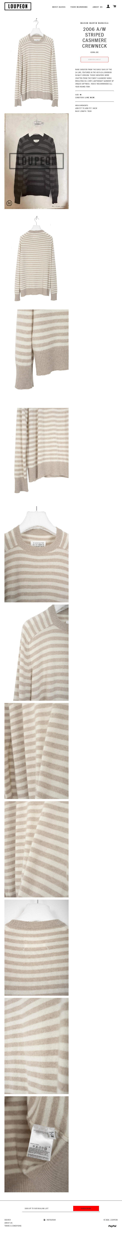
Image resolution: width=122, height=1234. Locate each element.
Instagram (51, 1220)
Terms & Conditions (12, 1226)
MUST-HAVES (58, 7)
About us (98, 7)
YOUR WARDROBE (79, 7)
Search (7, 1220)
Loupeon (114, 1220)
